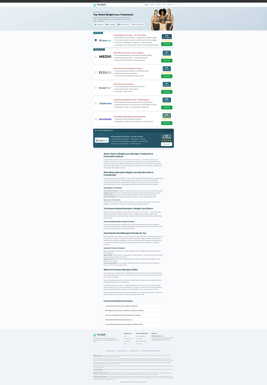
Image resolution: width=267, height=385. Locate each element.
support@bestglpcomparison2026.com (160, 339)
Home (146, 4)
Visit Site (167, 44)
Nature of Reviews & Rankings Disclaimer (150, 350)
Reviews (152, 4)
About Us (159, 4)
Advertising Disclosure (163, 1)
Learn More (127, 341)
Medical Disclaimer (111, 350)
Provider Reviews (128, 338)
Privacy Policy (139, 338)
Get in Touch (139, 343)
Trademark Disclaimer (122, 350)
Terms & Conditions (140, 336)
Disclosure (170, 4)
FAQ (164, 4)
